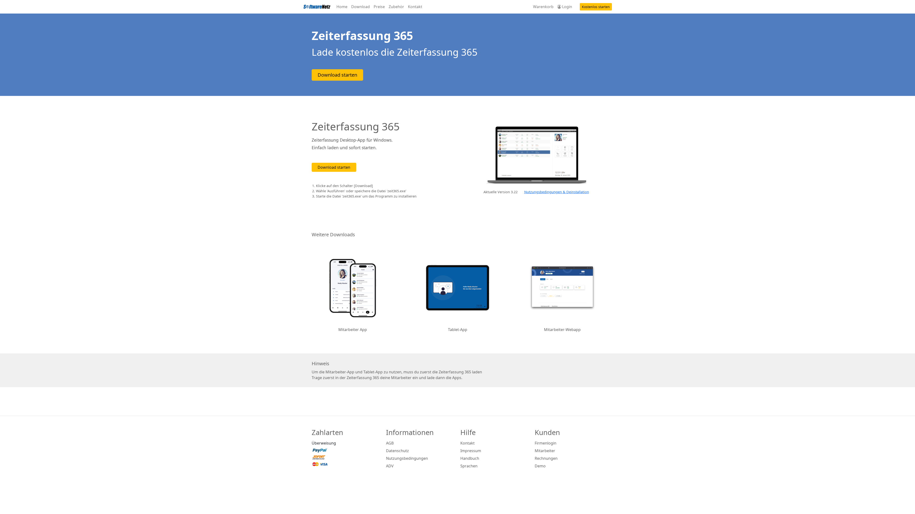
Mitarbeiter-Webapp (562, 329)
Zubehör (396, 6)
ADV (390, 466)
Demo (540, 466)
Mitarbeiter (545, 450)
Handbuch (469, 458)
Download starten (337, 75)
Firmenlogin (545, 443)
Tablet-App (457, 329)
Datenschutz (397, 450)
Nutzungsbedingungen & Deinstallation (556, 192)
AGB (390, 443)
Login (566, 6)
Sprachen (469, 466)
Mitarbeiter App (352, 329)
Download (360, 6)
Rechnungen (546, 458)
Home (341, 6)
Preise (379, 6)
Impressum (470, 450)
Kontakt (415, 6)
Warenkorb (543, 6)
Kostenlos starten (596, 7)
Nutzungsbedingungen (407, 458)
